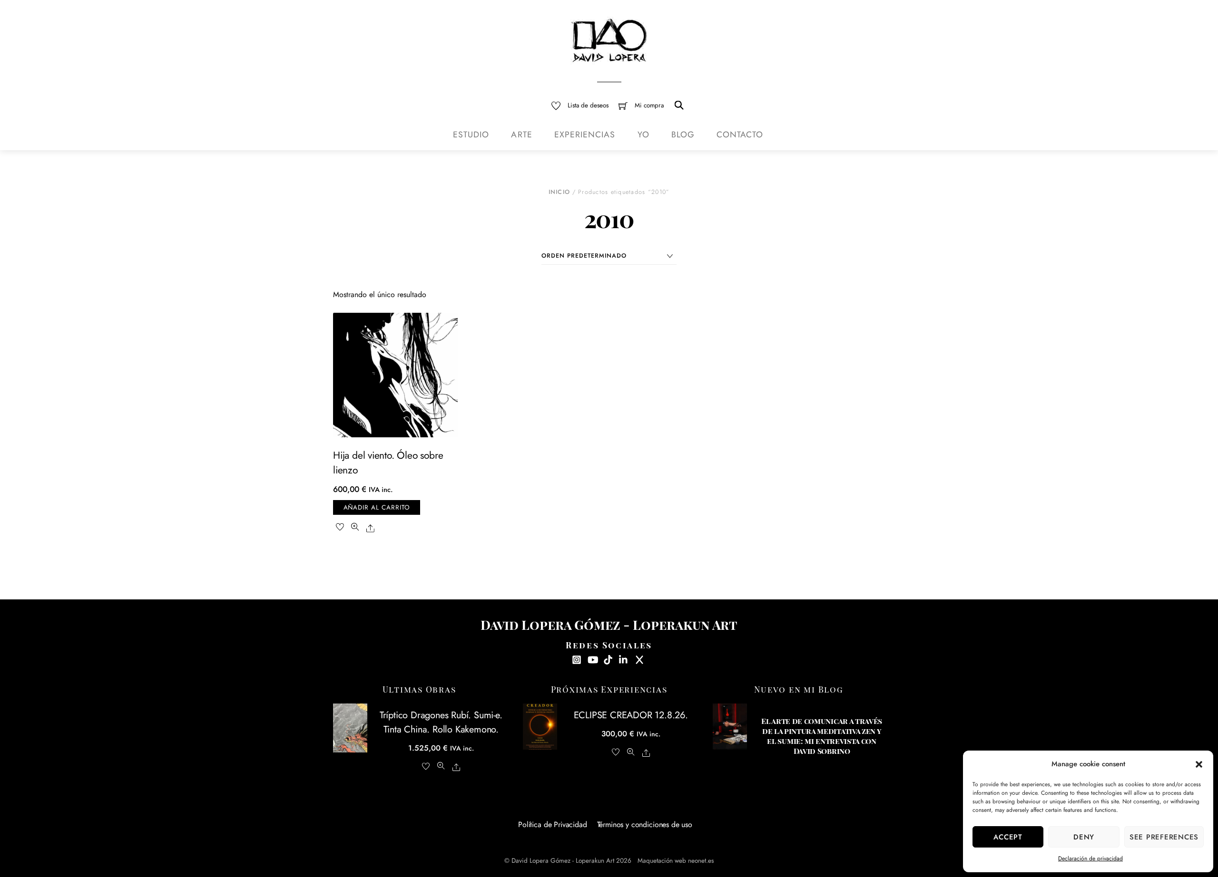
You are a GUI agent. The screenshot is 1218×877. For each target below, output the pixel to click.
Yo (643, 134)
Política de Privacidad (552, 824)
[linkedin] (623, 658)
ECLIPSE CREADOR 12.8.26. (631, 715)
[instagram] (576, 658)
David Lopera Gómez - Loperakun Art (562, 860)
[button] (1199, 764)
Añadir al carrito (377, 507)
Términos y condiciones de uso (644, 824)
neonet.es (701, 860)
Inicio (559, 192)
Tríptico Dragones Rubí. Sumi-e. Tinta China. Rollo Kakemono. (441, 722)
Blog (683, 134)
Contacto (740, 134)
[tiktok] (608, 658)
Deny (1083, 837)
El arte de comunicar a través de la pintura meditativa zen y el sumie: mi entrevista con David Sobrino (821, 735)
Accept (1007, 837)
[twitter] (639, 658)
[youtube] (592, 658)
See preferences (1164, 837)
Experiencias (585, 134)
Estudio (471, 134)
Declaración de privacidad (1090, 858)
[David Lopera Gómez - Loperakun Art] (609, 39)
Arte (521, 134)
